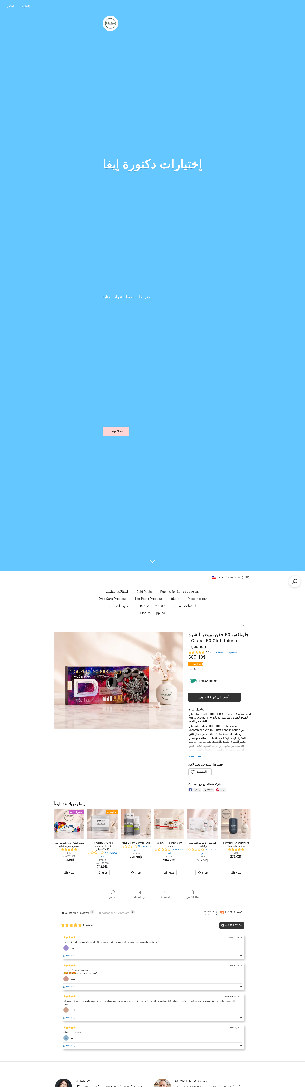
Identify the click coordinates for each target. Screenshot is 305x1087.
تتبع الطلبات (139, 897)
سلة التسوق (192, 897)
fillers (175, 599)
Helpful (68, 955)
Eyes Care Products (112, 599)
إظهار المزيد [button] (195, 755)
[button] (200, 771)
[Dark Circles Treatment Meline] (169, 824)
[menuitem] (243, 625)
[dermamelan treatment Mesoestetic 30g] (236, 824)
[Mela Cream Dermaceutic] (136, 824)
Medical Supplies (152, 613)
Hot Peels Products (149, 599)
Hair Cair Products (152, 606)
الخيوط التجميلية (119, 606)
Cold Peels (144, 592)
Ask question (231, 652)
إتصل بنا (25, 6)
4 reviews (218, 652)
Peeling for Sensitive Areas (179, 592)
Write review (233, 925)
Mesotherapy (197, 599)
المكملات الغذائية (185, 606)
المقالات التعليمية (117, 592)
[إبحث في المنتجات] (295, 581)
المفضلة (166, 897)
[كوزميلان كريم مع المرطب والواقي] (202, 824)
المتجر (10, 6)
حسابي (113, 897)
